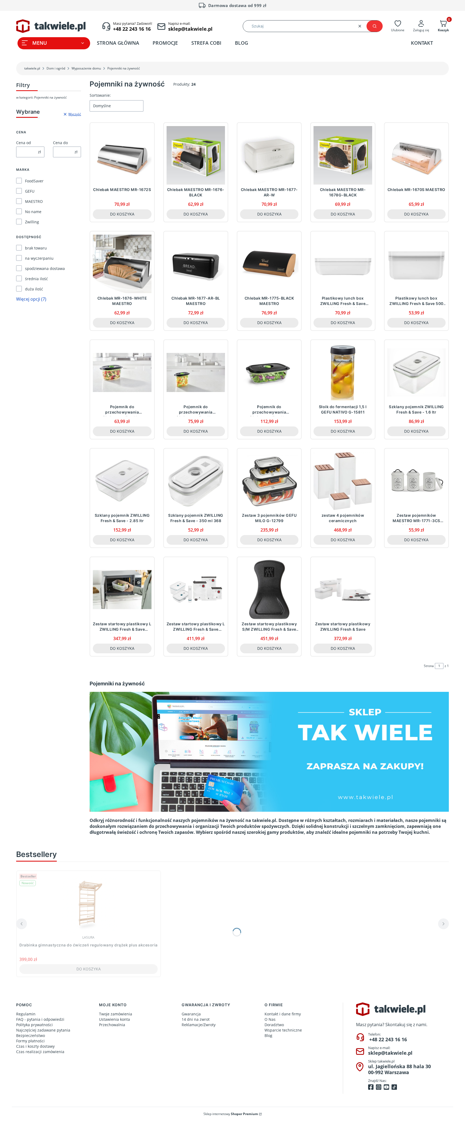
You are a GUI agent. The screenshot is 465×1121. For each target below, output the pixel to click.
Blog (268, 1035)
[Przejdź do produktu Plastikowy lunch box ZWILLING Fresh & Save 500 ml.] (416, 263)
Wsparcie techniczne (283, 1030)
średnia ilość (36, 278)
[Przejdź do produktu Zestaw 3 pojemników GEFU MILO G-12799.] (269, 481)
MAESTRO (34, 201)
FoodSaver (34, 180)
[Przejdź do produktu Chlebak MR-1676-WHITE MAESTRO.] (122, 263)
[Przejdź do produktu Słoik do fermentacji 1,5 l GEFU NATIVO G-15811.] (342, 372)
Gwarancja (191, 1013)
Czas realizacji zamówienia (40, 1051)
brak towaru (36, 248)
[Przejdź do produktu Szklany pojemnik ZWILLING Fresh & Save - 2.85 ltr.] (122, 481)
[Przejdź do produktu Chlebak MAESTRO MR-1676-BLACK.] (196, 155)
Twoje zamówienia (115, 1013)
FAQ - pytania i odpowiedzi (40, 1019)
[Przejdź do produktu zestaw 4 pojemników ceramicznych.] (342, 481)
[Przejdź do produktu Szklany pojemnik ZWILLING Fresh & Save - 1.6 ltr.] (416, 372)
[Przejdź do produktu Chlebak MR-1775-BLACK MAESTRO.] (269, 263)
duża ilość (34, 288)
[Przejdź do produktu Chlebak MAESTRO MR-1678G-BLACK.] (342, 155)
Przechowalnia (112, 1024)
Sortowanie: (100, 95)
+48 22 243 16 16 (388, 1039)
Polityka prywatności (34, 1024)
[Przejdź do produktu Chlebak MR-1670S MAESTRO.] (416, 155)
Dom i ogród (56, 68)
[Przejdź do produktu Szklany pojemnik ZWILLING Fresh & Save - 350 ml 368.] (196, 481)
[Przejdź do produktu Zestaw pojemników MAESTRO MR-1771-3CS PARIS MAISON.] (416, 481)
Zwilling (32, 221)
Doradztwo (274, 1024)
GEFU (29, 191)
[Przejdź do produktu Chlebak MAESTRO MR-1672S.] (122, 155)
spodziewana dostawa (45, 268)
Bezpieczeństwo (30, 1035)
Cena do (60, 142)
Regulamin (26, 1013)
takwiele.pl (32, 68)
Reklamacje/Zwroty (199, 1024)
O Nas (270, 1019)
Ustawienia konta (114, 1019)
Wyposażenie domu (86, 68)
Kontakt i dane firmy (283, 1013)
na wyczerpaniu (39, 258)
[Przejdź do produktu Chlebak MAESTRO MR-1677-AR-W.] (269, 155)
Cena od (23, 142)
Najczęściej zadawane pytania (43, 1030)
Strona (429, 666)
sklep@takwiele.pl (390, 1053)
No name (33, 211)
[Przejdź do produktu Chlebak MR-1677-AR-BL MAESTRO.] (196, 263)
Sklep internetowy (230, 1114)
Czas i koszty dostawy (35, 1046)
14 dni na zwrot (196, 1019)
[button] (375, 26)
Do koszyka (122, 214)
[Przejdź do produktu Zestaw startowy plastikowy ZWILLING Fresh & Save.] (342, 589)
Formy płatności (30, 1040)
